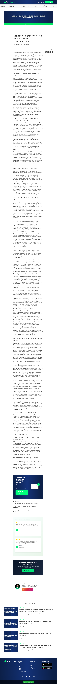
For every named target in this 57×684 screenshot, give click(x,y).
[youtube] (33, 676)
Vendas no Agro (22, 607)
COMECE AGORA (20, 492)
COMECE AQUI (49, 2)
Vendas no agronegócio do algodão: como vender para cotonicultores (35, 634)
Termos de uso (22, 671)
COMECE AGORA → (28, 570)
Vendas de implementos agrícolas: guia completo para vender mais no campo (35, 622)
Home (20, 664)
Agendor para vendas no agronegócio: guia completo (27, 503)
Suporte (32, 665)
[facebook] (23, 676)
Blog (20, 666)
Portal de (13, 2)
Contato (32, 663)
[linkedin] (30, 676)
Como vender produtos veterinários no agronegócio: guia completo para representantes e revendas (36, 610)
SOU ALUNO (41, 2)
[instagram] (27, 676)
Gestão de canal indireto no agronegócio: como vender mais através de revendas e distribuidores (35, 646)
